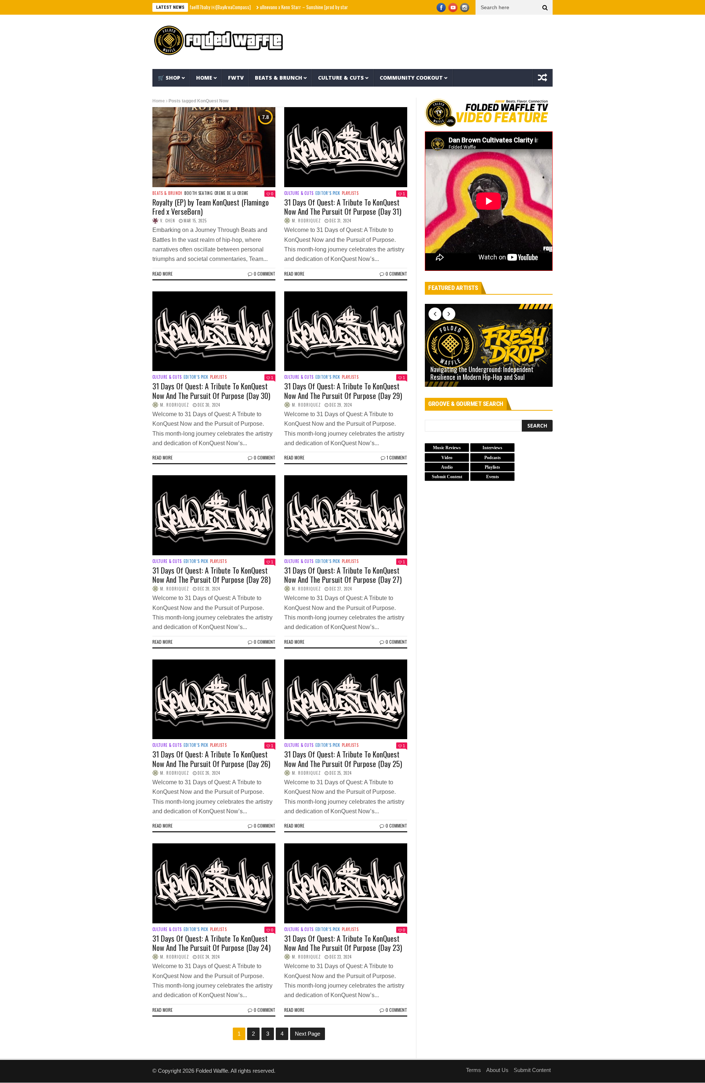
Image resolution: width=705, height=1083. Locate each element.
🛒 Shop (169, 77)
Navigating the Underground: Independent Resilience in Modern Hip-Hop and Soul (482, 373)
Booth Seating (198, 193)
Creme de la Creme (231, 193)
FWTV (236, 77)
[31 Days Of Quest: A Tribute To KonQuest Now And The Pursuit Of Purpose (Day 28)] (213, 515)
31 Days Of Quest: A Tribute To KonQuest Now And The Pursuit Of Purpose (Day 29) (343, 390)
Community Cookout (411, 77)
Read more (162, 273)
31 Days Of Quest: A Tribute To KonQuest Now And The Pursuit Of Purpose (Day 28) (211, 574)
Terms (473, 1070)
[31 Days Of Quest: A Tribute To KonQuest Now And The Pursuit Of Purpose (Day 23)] (345, 883)
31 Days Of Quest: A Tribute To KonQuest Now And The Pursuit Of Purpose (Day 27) (343, 574)
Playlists (350, 193)
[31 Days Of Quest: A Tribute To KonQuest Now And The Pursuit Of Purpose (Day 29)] (345, 331)
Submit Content (532, 1070)
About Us (497, 1070)
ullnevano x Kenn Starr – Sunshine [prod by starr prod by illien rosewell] (297, 7)
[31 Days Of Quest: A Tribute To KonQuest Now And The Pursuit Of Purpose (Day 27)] (345, 515)
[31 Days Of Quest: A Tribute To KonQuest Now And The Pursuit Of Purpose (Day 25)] (345, 699)
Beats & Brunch (278, 77)
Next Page (307, 1034)
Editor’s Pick (327, 193)
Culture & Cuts (341, 77)
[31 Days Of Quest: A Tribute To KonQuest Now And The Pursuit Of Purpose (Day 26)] (213, 699)
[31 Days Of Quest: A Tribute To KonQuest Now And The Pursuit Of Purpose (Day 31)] (345, 147)
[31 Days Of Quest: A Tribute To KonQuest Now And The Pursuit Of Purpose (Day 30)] (213, 331)
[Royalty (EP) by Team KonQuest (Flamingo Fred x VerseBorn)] (213, 147)
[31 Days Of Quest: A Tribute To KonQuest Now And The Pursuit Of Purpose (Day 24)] (213, 883)
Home (204, 77)
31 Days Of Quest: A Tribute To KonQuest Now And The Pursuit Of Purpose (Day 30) (211, 390)
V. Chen (167, 220)
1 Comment (397, 457)
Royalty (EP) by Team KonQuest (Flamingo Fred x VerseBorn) (210, 206)
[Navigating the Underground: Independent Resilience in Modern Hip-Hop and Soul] (489, 345)
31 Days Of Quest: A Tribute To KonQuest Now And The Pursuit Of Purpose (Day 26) (211, 758)
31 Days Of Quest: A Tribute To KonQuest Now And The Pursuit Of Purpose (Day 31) (342, 206)
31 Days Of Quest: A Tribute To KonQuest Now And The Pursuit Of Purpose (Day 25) (343, 758)
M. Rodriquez (306, 220)
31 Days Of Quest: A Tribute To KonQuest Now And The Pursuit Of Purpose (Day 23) (343, 943)
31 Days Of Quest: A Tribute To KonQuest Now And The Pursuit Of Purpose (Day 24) (211, 943)
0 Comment (264, 273)
